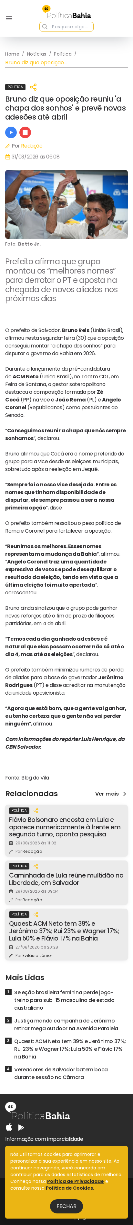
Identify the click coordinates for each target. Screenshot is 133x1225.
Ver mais (107, 794)
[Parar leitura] (25, 132)
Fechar (66, 1206)
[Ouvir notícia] (11, 132)
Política (15, 87)
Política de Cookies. (70, 1188)
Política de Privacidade (75, 1181)
